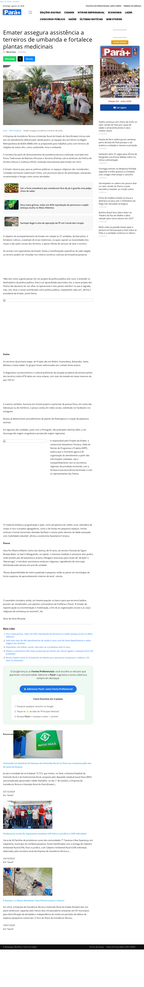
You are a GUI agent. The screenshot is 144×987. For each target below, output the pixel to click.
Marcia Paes (11, 52)
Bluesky (29, 59)
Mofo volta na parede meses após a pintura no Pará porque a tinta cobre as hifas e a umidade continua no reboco (118, 230)
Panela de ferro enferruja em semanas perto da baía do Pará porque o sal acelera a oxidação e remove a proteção (118, 142)
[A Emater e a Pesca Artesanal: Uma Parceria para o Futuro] (48, 882)
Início (5, 130)
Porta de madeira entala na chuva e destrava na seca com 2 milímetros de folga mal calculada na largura (117, 200)
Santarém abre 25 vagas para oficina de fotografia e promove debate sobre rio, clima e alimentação (118, 157)
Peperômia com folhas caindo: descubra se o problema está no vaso (38, 647)
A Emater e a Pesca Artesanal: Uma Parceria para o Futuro (33, 900)
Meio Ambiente (15, 130)
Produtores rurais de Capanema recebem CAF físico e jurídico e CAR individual (44, 833)
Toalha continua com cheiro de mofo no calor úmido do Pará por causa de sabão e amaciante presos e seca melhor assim (118, 126)
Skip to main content (9, 1)
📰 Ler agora (119, 107)
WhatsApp (9, 59)
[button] (30, 12)
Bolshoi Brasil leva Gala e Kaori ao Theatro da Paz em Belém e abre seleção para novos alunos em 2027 (116, 215)
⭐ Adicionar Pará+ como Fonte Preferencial (48, 689)
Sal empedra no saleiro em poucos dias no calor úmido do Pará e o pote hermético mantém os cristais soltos (118, 186)
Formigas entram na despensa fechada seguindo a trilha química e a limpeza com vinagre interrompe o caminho (117, 171)
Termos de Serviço (96, 947)
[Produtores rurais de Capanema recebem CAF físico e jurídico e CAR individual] (48, 815)
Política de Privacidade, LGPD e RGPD (120, 947)
